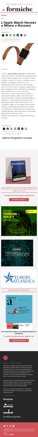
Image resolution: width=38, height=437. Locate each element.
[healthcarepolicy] (19, 417)
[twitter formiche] (7, 426)
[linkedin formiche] (13, 426)
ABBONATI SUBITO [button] (19, 199)
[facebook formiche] (4, 426)
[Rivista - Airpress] (19, 405)
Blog (2, 18)
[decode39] (19, 411)
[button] (4, 9)
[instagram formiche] (10, 426)
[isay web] (11, 434)
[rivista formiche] (19, 312)
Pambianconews (7, 28)
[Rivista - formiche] (19, 400)
